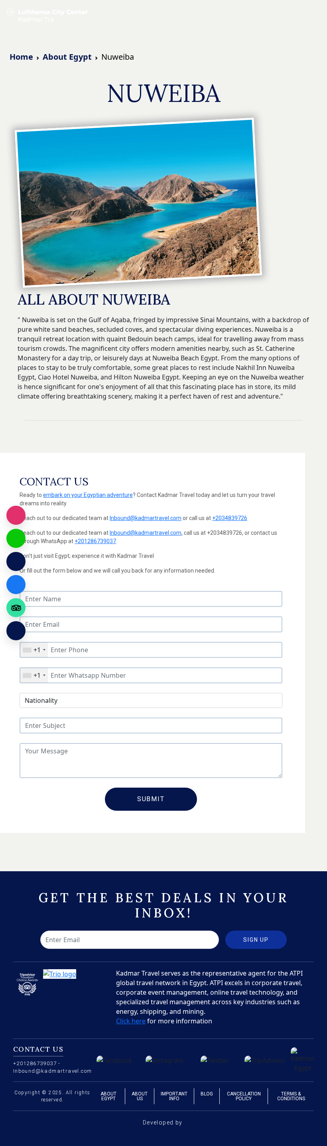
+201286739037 (95, 541)
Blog (207, 1094)
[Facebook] (16, 584)
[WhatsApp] (16, 538)
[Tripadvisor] (16, 607)
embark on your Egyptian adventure (88, 495)
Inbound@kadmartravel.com (145, 518)
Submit (151, 799)
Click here (131, 1021)
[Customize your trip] (16, 630)
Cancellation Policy (244, 1096)
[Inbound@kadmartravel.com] (16, 561)
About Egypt (67, 56)
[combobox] (34, 649)
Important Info (174, 1096)
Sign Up (256, 940)
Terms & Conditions (291, 1096)
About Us (140, 1096)
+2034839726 (229, 518)
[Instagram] (16, 515)
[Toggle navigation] (316, 16)
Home (21, 56)
